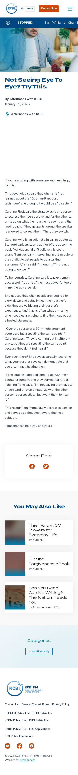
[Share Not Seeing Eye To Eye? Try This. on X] (46, 467)
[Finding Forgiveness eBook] (15, 564)
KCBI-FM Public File (17, 713)
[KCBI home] (11, 8)
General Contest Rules (35, 704)
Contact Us (11, 704)
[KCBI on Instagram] (31, 746)
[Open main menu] (70, 9)
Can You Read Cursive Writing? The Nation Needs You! (48, 594)
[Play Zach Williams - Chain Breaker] (8, 23)
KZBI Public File (39, 720)
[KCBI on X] (7, 746)
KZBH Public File (15, 729)
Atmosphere (27, 760)
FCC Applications (39, 729)
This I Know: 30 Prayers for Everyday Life (45, 530)
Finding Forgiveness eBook (49, 561)
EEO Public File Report (19, 736)
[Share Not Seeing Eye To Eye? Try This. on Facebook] (32, 467)
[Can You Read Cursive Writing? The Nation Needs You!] (15, 597)
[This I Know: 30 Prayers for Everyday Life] (15, 532)
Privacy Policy (60, 704)
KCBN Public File (15, 720)
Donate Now (49, 8)
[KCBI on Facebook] (19, 746)
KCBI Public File (43, 713)
